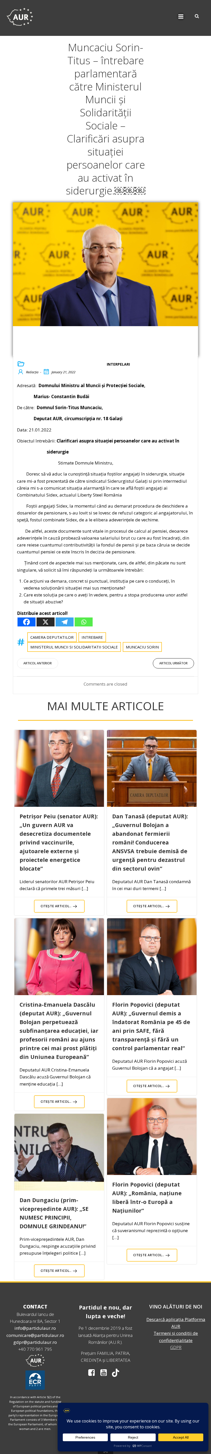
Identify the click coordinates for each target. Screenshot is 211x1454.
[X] (46, 621)
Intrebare (92, 637)
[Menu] (181, 16)
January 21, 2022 (63, 372)
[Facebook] (26, 621)
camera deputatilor (52, 637)
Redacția (32, 372)
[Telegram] (65, 621)
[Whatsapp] (84, 621)
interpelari (118, 364)
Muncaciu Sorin (142, 646)
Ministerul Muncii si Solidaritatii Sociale (74, 646)
